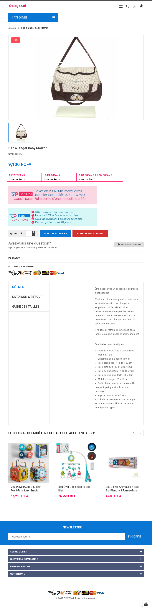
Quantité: (16, 233)
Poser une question (130, 244)
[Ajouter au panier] (25, 453)
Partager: (14, 258)
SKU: (11, 153)
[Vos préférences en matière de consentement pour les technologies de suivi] (146, 604)
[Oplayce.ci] (76, 592)
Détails (18, 287)
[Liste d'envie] (32, 453)
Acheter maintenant (90, 233)
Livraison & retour (27, 297)
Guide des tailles (25, 306)
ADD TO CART (114, 602)
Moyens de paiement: (21, 266)
